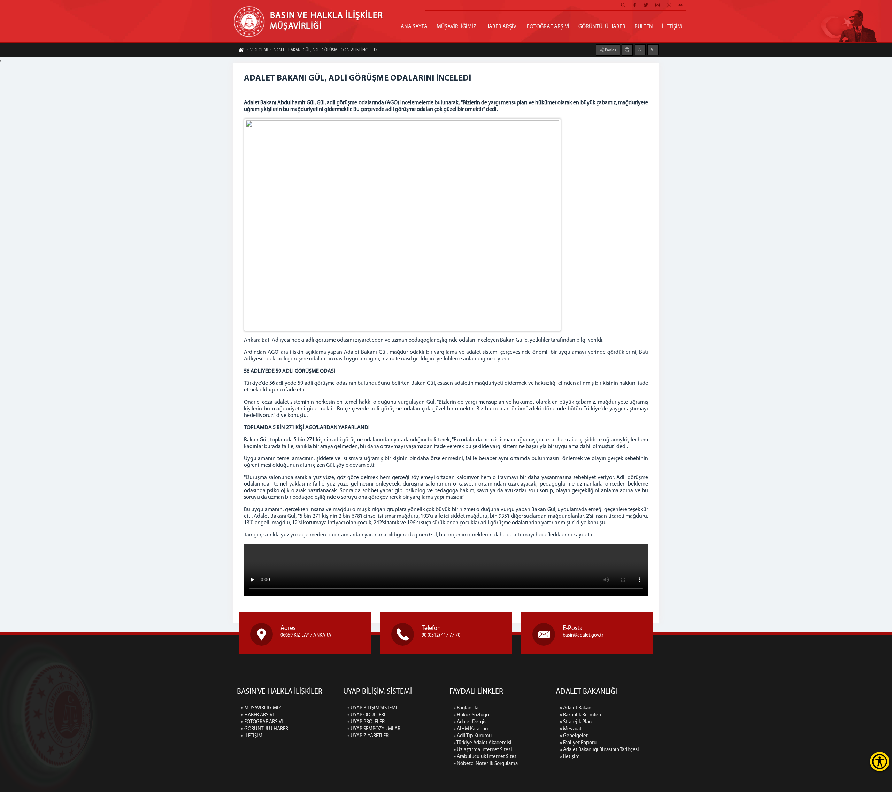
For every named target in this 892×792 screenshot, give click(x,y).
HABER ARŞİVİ (501, 27)
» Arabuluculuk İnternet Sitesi (486, 757)
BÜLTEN (644, 27)
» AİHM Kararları (471, 729)
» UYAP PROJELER (366, 722)
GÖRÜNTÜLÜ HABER (601, 27)
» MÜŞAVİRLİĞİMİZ (261, 708)
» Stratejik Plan (576, 722)
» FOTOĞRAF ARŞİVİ (262, 722)
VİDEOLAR (259, 50)
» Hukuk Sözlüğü (471, 715)
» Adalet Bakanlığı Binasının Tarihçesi (599, 750)
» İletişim (570, 757)
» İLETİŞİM (251, 736)
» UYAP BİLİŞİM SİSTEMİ (372, 708)
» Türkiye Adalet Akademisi (483, 743)
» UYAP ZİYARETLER (368, 736)
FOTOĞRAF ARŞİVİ (548, 27)
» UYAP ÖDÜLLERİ (366, 715)
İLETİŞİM (672, 27)
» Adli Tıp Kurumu (473, 736)
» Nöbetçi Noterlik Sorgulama (486, 764)
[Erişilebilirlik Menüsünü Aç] (879, 761)
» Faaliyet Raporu (578, 743)
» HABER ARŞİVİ (257, 715)
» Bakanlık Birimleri (580, 715)
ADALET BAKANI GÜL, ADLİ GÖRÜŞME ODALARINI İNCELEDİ (325, 50)
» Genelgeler (574, 736)
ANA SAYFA (414, 27)
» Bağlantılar (467, 708)
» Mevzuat (571, 729)
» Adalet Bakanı (576, 708)
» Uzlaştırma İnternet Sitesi (483, 750)
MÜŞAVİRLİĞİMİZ (456, 27)
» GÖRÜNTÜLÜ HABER (264, 729)
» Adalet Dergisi (471, 722)
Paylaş (610, 50)
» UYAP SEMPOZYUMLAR (373, 729)
